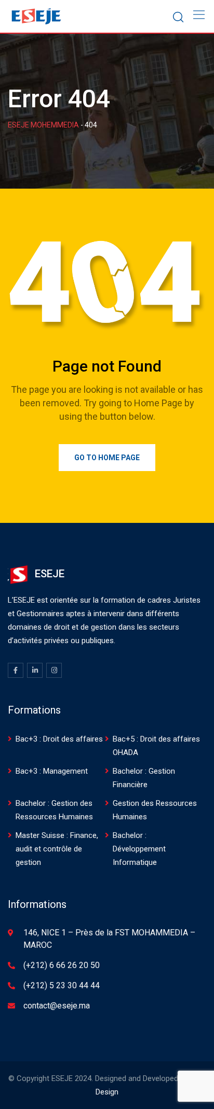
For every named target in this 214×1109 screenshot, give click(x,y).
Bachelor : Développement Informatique (139, 849)
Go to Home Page (107, 457)
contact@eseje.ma (56, 1006)
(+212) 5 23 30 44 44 (61, 985)
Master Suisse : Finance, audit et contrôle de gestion (57, 849)
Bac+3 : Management (52, 771)
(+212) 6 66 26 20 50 (61, 965)
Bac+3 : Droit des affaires (59, 739)
